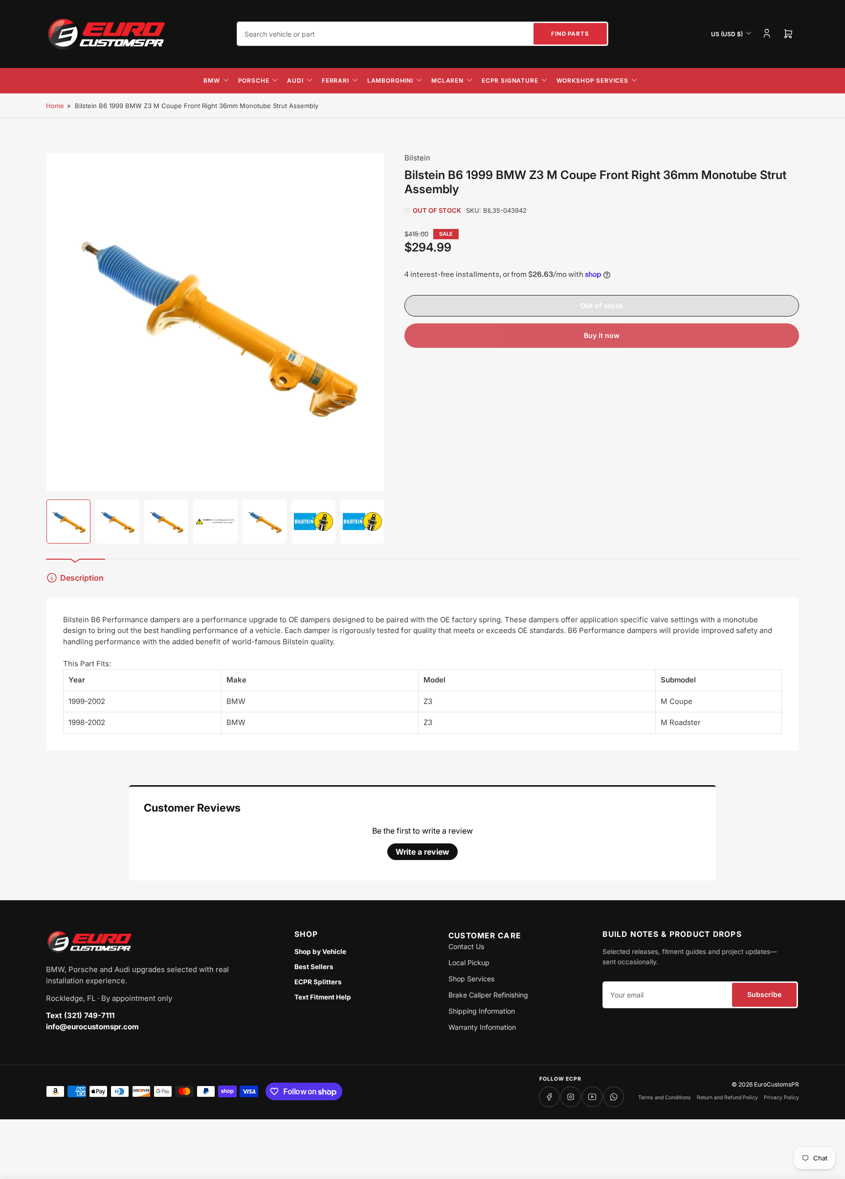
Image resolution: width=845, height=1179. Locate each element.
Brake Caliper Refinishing (488, 995)
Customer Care (484, 935)
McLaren (447, 80)
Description (82, 578)
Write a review (422, 852)
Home (55, 106)
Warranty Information (482, 1027)
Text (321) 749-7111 (80, 1015)
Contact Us (466, 946)
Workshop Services (592, 80)
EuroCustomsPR (776, 1084)
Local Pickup (468, 962)
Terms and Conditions (664, 1097)
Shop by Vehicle (320, 951)
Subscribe (764, 994)
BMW (211, 80)
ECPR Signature (510, 80)
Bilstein (417, 157)
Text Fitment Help (322, 997)
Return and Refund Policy (727, 1097)
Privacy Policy (781, 1097)
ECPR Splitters (318, 982)
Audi (295, 80)
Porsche (253, 80)
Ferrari (335, 80)
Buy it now (602, 335)
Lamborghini (390, 80)
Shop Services (471, 979)
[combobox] (422, 34)
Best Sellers (314, 967)
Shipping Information (481, 1011)
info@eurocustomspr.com (92, 1026)
